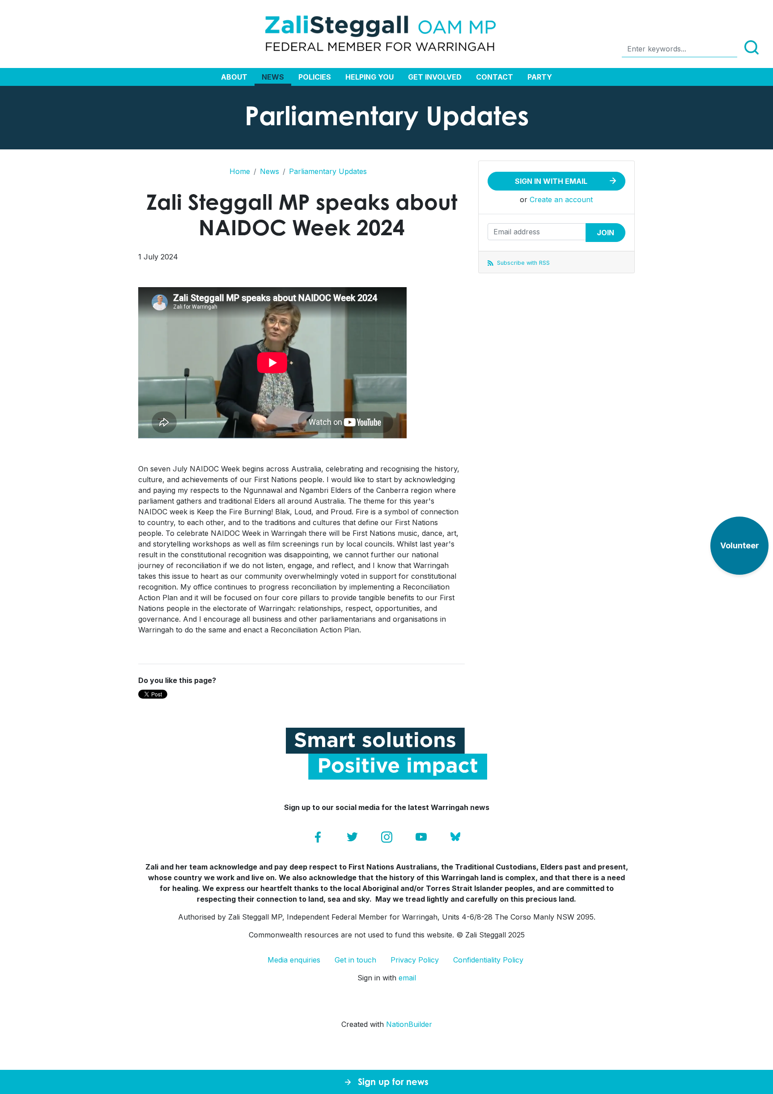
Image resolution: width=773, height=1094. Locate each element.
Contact (494, 76)
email (407, 977)
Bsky (456, 837)
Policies (314, 76)
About (234, 76)
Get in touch (355, 959)
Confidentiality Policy (488, 959)
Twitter (352, 837)
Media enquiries (294, 959)
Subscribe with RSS (522, 262)
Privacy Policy (415, 959)
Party (539, 76)
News (273, 76)
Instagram (387, 837)
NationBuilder (409, 1024)
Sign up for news (393, 1081)
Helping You (369, 76)
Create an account (561, 199)
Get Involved (435, 76)
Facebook (318, 837)
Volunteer (739, 545)
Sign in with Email (551, 181)
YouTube (421, 837)
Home (239, 171)
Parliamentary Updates (328, 171)
